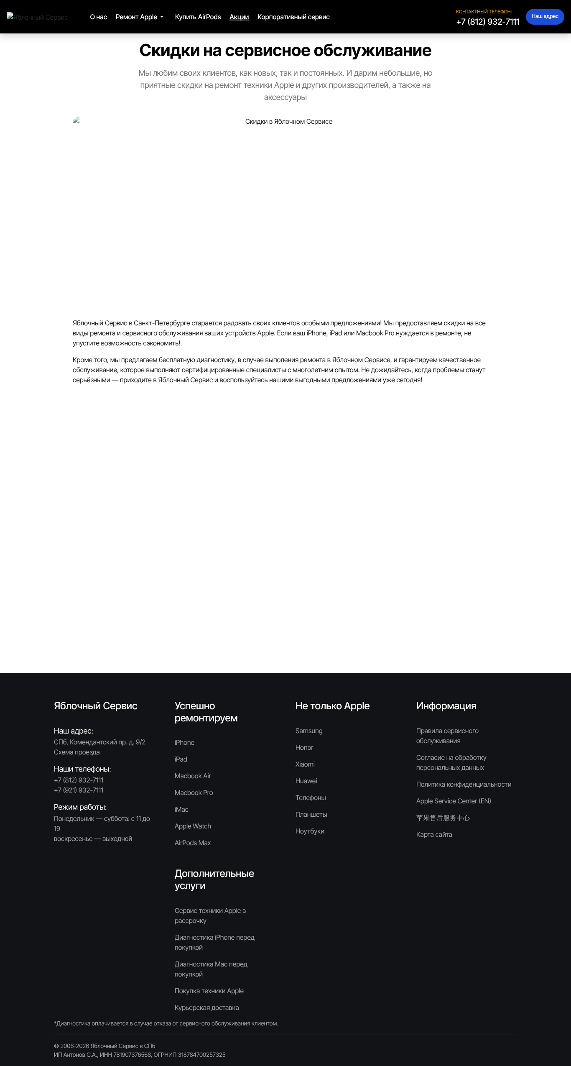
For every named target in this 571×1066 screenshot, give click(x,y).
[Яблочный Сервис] (37, 16)
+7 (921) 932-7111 (78, 790)
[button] (141, 16)
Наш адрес (545, 16)
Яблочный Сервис (115, 1046)
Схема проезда (77, 752)
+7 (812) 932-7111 (487, 22)
